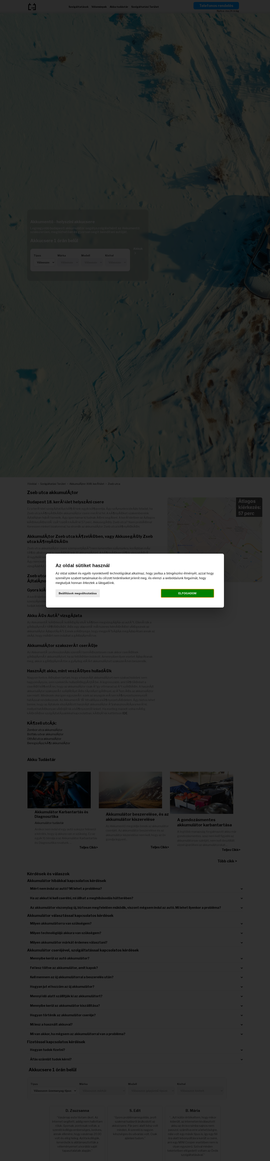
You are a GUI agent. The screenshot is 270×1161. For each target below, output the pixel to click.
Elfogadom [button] (187, 593)
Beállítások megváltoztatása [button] (78, 593)
